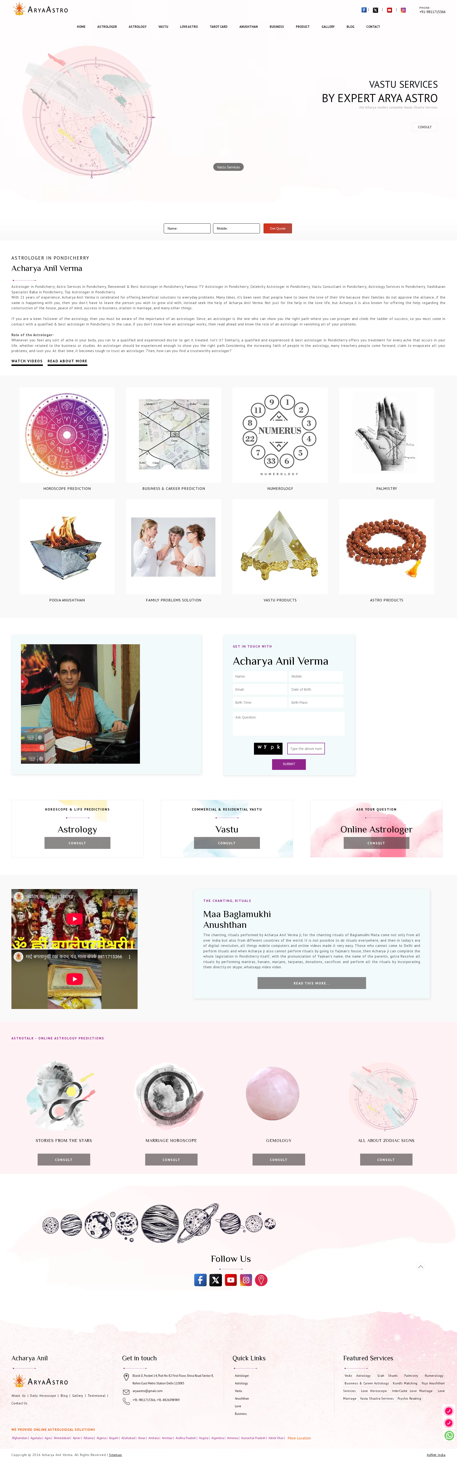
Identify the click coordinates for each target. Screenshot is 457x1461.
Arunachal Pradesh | (254, 1438)
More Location (299, 1438)
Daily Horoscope (43, 1396)
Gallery (328, 27)
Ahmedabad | (63, 1438)
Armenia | (233, 1438)
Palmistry (386, 488)
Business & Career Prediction (173, 488)
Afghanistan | (21, 1438)
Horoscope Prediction (67, 488)
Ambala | (155, 1438)
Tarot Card (219, 27)
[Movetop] (420, 1266)
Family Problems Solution (173, 600)
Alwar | (143, 1438)
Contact (373, 27)
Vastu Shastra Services (377, 1399)
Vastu (163, 27)
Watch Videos (27, 361)
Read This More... (312, 983)
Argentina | (218, 1438)
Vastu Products (280, 600)
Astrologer (107, 27)
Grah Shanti (388, 1376)
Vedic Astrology (358, 1376)
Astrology (138, 27)
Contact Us (19, 1403)
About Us (18, 1396)
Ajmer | (78, 1438)
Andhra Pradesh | (187, 1438)
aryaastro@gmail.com (148, 1391)
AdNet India (436, 1455)
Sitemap (115, 1455)
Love (238, 1406)
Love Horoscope (374, 1391)
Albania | (90, 1438)
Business (277, 27)
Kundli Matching (405, 1383)
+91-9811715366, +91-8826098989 (156, 1400)
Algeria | (102, 1438)
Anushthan (248, 27)
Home (81, 27)
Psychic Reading (409, 1399)
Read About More (67, 361)
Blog (350, 27)
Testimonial (97, 1396)
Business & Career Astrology (367, 1383)
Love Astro (189, 27)
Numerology (280, 488)
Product (303, 27)
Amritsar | (168, 1438)
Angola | (204, 1438)
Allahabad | (129, 1438)
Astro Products (386, 600)
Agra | (49, 1438)
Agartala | (37, 1438)
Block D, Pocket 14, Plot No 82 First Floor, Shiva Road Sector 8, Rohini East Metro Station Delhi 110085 (173, 1379)
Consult (425, 127)
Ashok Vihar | (277, 1438)
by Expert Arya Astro (380, 97)
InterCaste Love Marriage (412, 1391)
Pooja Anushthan (67, 600)
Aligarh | (114, 1438)
